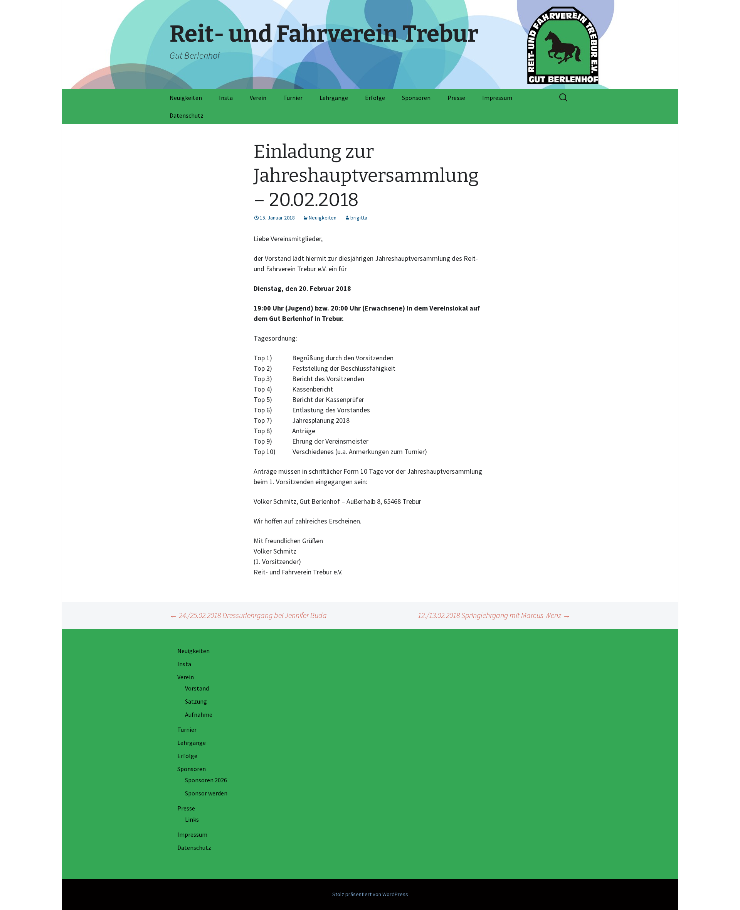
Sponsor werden (206, 793)
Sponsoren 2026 (206, 780)
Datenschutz (187, 115)
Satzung (196, 701)
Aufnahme (198, 714)
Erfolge (375, 97)
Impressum (497, 97)
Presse (456, 97)
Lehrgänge (334, 97)
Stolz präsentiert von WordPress (370, 894)
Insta (226, 97)
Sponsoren (416, 97)
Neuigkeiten (186, 97)
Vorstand (197, 688)
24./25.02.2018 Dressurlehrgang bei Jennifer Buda (248, 615)
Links (192, 819)
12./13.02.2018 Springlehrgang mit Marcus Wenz (494, 615)
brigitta (358, 217)
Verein (258, 97)
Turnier (293, 97)
